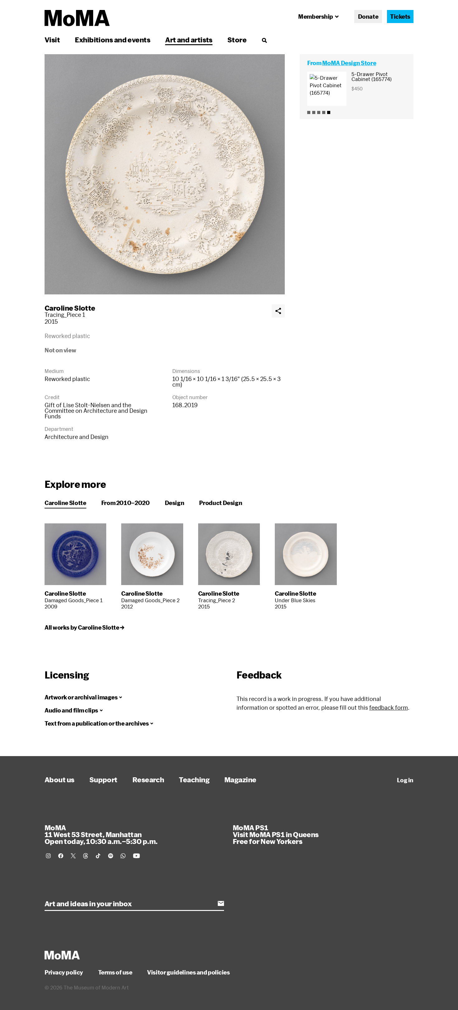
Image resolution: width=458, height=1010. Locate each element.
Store (236, 40)
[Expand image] (165, 174)
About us (59, 779)
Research (148, 779)
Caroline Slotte (70, 308)
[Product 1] (308, 112)
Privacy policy (64, 972)
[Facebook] (60, 856)
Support (103, 779)
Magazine (240, 779)
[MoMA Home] (77, 18)
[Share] (278, 310)
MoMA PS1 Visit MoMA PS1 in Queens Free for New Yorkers (276, 834)
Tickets (400, 16)
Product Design (220, 502)
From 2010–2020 (125, 502)
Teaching (194, 779)
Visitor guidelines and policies (188, 972)
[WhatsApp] (123, 856)
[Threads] (85, 856)
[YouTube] (136, 856)
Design (174, 502)
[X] (73, 856)
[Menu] (264, 40)
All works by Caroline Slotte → (84, 627)
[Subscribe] (221, 903)
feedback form (388, 707)
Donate (368, 16)
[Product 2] (313, 112)
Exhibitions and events (112, 39)
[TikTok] (98, 856)
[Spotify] (110, 856)
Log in (405, 780)
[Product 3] (318, 112)
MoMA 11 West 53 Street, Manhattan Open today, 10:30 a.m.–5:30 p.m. (101, 834)
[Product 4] (323, 112)
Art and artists (188, 39)
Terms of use (115, 972)
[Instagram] (48, 856)
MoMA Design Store (349, 63)
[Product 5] (328, 112)
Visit (52, 39)
